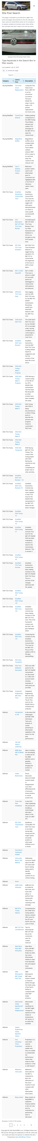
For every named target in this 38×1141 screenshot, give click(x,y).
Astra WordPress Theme (23, 1137)
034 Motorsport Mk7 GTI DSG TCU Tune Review (19, 224)
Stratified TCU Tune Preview (18, 565)
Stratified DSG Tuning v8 (19, 557)
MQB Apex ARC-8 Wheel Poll (19, 752)
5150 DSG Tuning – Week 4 (18, 434)
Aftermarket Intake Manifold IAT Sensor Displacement (19, 1006)
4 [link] (20, 1125)
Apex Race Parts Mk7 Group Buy (18, 948)
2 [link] (14, 1125)
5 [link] (24, 1125)
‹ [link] (7, 1125)
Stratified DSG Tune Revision (18, 343)
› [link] (34, 1125)
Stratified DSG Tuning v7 (19, 529)
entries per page (13, 70)
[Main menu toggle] (34, 6)
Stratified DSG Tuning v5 (19, 513)
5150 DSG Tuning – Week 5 (18, 442)
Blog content (19, 1097)
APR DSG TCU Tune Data (18, 294)
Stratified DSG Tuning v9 (19, 593)
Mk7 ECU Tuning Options (18, 911)
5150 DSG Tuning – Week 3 (18, 406)
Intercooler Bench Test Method (18, 860)
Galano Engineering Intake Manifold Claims (18, 1032)
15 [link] (31, 1125)
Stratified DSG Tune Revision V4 (19, 486)
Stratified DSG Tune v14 (18, 609)
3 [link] (17, 1125)
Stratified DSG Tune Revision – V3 (19, 478)
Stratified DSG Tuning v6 (19, 521)
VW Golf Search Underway (18, 744)
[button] (13, 81)
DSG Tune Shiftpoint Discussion (18, 668)
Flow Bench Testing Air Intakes (18, 852)
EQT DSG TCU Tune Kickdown (18, 247)
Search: (10, 75)
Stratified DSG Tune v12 (18, 637)
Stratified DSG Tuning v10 (19, 601)
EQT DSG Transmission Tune (19, 825)
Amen (17, 881)
